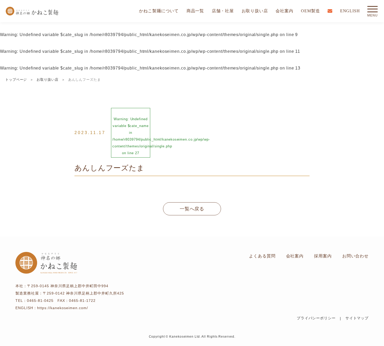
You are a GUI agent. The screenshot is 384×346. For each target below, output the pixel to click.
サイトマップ (357, 318)
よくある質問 (262, 256)
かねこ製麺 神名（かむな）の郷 (32, 11)
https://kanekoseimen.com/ (62, 308)
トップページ (16, 80)
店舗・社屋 (223, 11)
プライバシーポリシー (316, 318)
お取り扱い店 (255, 11)
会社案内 (284, 11)
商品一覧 (195, 11)
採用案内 (323, 256)
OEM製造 (310, 11)
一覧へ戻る (192, 208)
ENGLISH (350, 11)
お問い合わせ (355, 256)
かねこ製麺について (159, 11)
